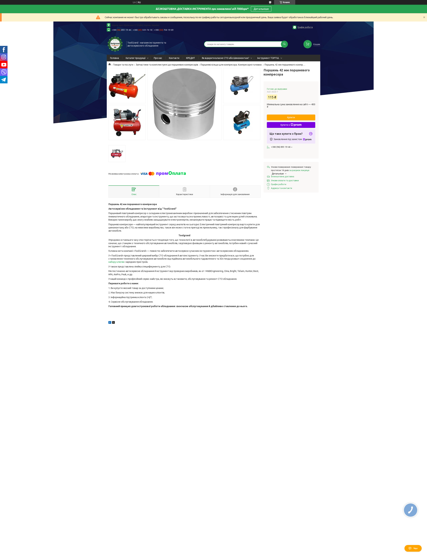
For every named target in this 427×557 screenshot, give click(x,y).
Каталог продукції (136, 58)
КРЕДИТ (190, 58)
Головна (114, 58)
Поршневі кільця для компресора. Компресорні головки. (231, 64)
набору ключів (116, 262)
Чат (415, 548)
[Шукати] (284, 44)
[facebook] (109, 323)
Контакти (174, 58)
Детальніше (261, 8)
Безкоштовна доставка (282, 176)
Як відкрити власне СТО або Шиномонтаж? (225, 58)
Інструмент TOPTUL (268, 58)
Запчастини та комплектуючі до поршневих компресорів (167, 64)
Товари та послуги (123, 64)
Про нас (158, 58)
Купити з (285, 125)
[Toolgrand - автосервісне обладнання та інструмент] (115, 44)
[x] (113, 323)
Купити (291, 117)
